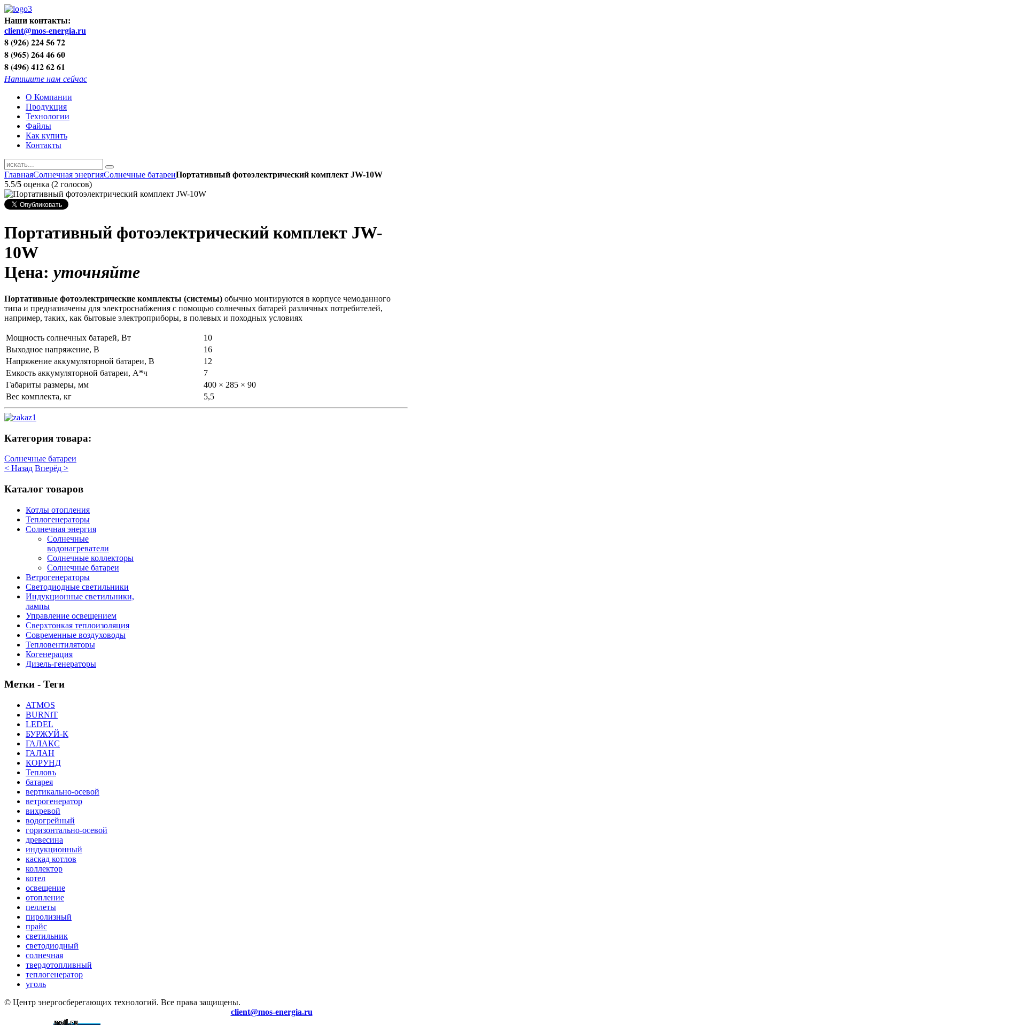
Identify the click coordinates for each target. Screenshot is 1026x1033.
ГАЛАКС (43, 743)
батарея (39, 782)
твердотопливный (59, 964)
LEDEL (39, 724)
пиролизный (49, 916)
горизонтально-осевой (66, 830)
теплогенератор (54, 974)
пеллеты (41, 907)
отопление (45, 897)
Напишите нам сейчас (45, 78)
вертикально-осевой (62, 791)
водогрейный (50, 820)
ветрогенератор (54, 801)
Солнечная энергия (68, 174)
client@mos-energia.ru (45, 30)
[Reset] (109, 166)
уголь (36, 984)
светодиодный (52, 945)
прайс (36, 926)
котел (35, 878)
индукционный (54, 849)
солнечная (44, 955)
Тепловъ (41, 772)
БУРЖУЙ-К (47, 733)
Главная (18, 174)
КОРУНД (43, 762)
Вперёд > (51, 468)
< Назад (18, 468)
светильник (47, 936)
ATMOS (40, 705)
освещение (45, 887)
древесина (44, 839)
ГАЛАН (40, 753)
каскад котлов (51, 859)
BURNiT (42, 714)
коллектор (44, 868)
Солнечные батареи (140, 174)
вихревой (43, 810)
